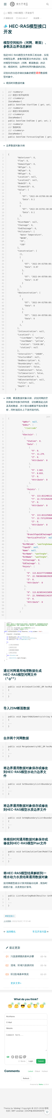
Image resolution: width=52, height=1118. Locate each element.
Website (9, 1028)
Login (31, 1061)
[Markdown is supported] (8, 1057)
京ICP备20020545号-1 (35, 1111)
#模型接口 (9, 916)
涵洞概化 (11, 931)
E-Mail (9, 1022)
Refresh (26, 1078)
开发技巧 (29, 13)
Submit (41, 1061)
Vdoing (17, 1108)
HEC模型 (18, 13)
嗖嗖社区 (9, 18)
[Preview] (24, 1057)
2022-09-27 (23, 18)
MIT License (17, 1111)
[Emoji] (12, 1057)
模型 (10, 13)
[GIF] (16, 1057)
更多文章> (16, 983)
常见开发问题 (39, 931)
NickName (10, 1016)
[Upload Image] (20, 1057)
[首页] (4, 13)
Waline (41, 1084)
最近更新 (14, 947)
